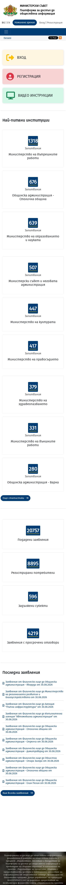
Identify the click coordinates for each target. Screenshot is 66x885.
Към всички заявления (16, 793)
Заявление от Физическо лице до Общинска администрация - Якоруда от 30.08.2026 (31, 683)
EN (8, 22)
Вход (42, 22)
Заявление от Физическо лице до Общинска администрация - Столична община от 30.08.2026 (31, 729)
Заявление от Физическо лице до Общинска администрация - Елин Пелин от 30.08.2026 (31, 781)
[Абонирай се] (60, 37)
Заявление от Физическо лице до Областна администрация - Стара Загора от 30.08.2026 (32, 759)
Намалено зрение (25, 22)
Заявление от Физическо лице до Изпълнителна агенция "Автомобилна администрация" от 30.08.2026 (34, 716)
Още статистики (14, 498)
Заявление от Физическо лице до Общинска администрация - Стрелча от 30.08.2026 (31, 740)
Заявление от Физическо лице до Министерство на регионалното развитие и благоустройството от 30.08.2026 (34, 694)
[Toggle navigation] (6, 32)
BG (3, 22)
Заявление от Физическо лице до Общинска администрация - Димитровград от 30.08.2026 (33, 750)
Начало (7, 38)
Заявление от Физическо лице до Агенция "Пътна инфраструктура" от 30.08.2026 (30, 705)
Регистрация (54, 22)
